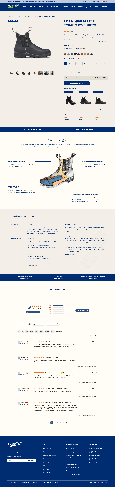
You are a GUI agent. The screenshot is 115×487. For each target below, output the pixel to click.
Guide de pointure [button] (100, 77)
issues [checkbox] (31, 331)
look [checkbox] (36, 331)
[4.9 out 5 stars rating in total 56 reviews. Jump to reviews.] (67, 117)
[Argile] (68, 54)
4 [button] (60, 422)
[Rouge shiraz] (78, 54)
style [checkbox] (27, 331)
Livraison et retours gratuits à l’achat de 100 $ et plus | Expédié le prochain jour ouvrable (32, 1)
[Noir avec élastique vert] (91, 54)
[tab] (69, 58)
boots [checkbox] (52, 331)
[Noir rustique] (71, 54)
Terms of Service (40, 484)
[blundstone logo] (13, 6)
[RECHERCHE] (87, 7)
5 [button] (63, 422)
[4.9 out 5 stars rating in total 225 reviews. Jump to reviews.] (96, 117)
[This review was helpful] (92, 351)
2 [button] (54, 422)
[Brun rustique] (65, 54)
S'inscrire (31, 460)
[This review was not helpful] (95, 351)
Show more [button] (59, 331)
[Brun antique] (81, 54)
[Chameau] (85, 54)
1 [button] (51, 422)
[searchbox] (23, 324)
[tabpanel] (21, 164)
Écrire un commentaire (82, 310)
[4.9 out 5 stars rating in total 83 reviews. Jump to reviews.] (82, 117)
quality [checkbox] (41, 331)
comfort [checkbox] (47, 331)
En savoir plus (69, 254)
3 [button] (57, 422)
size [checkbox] (19, 331)
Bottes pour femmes (12, 16)
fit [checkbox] (22, 331)
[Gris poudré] (88, 54)
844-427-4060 (95, 1)
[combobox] (38, 324)
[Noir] (75, 54)
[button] (86, 48)
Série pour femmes (25, 16)
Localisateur (85, 1)
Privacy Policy (32, 484)
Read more (70, 410)
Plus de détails (103, 41)
